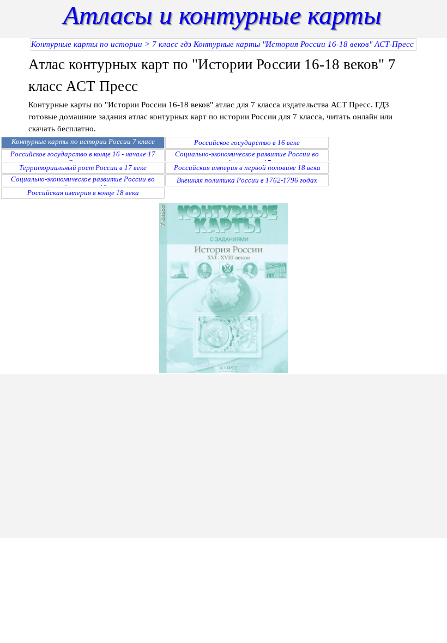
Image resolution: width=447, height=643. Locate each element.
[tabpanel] (223, 94)
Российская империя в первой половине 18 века (247, 167)
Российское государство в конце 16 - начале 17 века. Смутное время (82, 158)
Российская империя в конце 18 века (83, 193)
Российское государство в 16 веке (247, 142)
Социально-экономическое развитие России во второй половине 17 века (247, 158)
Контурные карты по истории (86, 44)
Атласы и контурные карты (222, 15)
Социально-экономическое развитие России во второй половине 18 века (83, 183)
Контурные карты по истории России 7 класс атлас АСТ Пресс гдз (83, 145)
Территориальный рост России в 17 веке (83, 167)
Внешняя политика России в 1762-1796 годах (247, 180)
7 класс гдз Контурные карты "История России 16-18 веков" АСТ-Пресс (283, 44)
